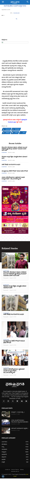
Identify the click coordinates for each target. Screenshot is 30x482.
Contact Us (7, 469)
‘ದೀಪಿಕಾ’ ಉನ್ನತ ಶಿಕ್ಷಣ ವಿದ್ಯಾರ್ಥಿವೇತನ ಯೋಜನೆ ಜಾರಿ (14, 158)
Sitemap (22, 469)
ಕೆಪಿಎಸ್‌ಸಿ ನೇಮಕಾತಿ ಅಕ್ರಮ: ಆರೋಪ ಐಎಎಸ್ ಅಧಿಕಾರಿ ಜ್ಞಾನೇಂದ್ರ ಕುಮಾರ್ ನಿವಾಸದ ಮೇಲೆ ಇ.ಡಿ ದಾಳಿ (14, 149)
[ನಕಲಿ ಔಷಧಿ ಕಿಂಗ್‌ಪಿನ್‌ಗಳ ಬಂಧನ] (15, 303)
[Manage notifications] (3, 476)
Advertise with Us (15, 471)
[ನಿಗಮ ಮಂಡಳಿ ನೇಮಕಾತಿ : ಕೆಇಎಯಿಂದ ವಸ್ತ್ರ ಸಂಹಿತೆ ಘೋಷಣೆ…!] (6, 422)
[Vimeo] (17, 401)
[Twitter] (12, 401)
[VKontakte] (21, 401)
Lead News (4, 152)
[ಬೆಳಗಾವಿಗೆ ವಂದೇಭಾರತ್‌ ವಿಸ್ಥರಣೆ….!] (6, 431)
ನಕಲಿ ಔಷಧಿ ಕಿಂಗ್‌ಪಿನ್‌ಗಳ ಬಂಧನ (11, 165)
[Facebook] (3, 401)
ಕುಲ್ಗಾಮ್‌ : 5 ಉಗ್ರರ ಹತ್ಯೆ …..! (17, 412)
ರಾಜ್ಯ (16, 18)
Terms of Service (15, 469)
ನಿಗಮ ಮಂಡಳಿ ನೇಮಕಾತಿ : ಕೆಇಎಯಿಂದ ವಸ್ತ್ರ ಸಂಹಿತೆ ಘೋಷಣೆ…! (19, 421)
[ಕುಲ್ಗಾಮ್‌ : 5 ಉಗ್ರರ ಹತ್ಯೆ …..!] (6, 414)
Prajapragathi (5, 277)
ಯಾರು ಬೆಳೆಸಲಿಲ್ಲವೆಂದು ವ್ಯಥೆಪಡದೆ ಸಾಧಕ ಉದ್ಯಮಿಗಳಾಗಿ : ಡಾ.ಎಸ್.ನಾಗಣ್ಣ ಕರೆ (13, 178)
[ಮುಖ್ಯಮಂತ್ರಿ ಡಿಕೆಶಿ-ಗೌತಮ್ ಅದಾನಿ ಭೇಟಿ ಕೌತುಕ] (15, 329)
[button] (3, 2)
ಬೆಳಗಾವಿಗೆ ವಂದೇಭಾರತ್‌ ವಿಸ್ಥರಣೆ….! (19, 428)
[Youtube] (26, 401)
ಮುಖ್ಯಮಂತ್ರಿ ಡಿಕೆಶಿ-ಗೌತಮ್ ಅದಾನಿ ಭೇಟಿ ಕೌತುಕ (15, 171)
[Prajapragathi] (11, 13)
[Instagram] (8, 401)
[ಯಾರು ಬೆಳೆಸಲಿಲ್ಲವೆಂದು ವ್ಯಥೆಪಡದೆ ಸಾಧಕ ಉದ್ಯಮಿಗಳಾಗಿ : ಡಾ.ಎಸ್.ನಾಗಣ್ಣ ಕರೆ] (15, 358)
